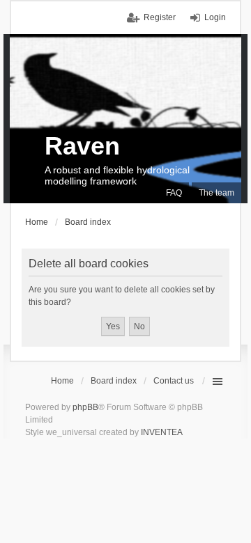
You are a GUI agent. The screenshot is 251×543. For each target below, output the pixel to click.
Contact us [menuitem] (173, 381)
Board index (114, 381)
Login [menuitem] (215, 17)
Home (62, 381)
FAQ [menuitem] (174, 193)
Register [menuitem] (160, 17)
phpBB (85, 407)
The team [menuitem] (216, 193)
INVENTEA (162, 432)
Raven (82, 146)
